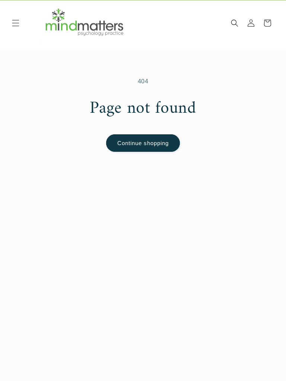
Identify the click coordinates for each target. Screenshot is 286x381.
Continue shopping (143, 143)
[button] (15, 23)
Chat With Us (270, 365)
